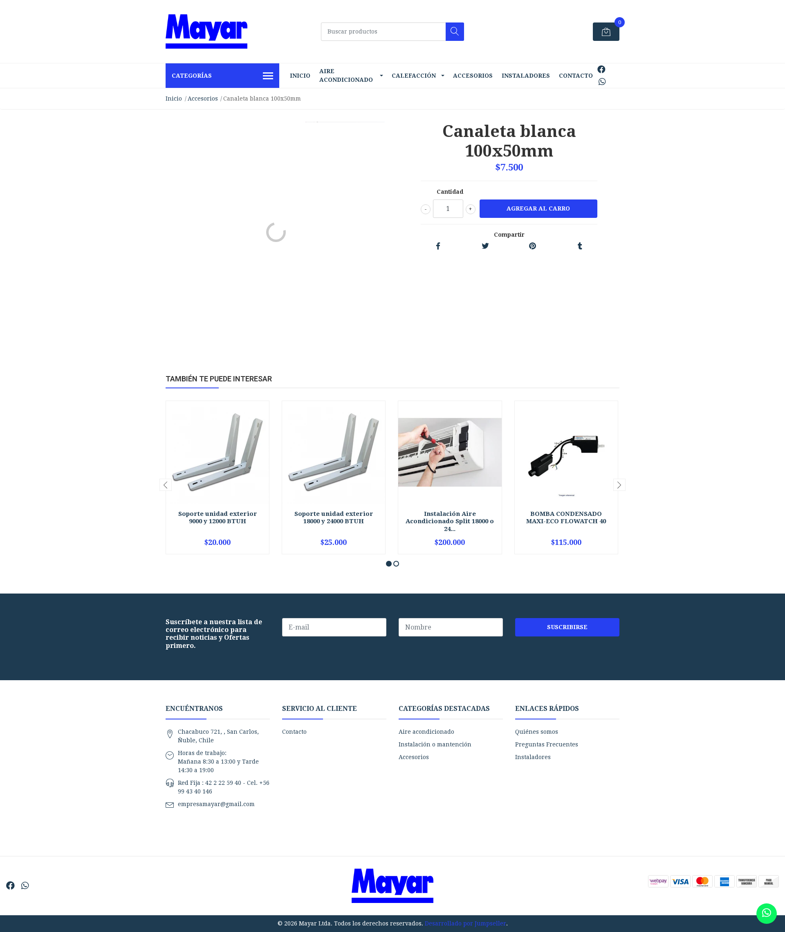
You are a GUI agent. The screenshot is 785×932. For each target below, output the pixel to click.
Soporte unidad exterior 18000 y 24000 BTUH (333, 517)
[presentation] (165, 485)
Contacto (576, 75)
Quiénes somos (536, 731)
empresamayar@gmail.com (216, 804)
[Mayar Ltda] (206, 31)
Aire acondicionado (346, 75)
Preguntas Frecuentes (546, 744)
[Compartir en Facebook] (438, 246)
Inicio (300, 75)
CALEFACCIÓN (414, 75)
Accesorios (473, 75)
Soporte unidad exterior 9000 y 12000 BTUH (217, 517)
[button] (388, 564)
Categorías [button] (192, 75)
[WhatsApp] (602, 82)
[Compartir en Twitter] (485, 246)
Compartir (509, 234)
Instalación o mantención (435, 744)
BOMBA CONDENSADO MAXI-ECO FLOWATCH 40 (566, 517)
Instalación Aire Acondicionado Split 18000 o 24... (450, 521)
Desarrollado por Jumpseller (465, 923)
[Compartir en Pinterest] (532, 246)
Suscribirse (567, 627)
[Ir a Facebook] (601, 69)
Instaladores (526, 75)
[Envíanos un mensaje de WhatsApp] (766, 913)
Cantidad (450, 191)
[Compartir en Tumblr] (580, 246)
